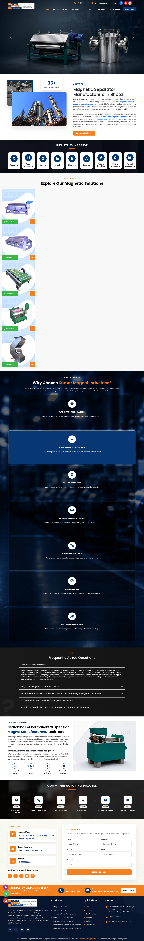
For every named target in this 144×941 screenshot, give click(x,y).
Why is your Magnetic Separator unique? (40, 686)
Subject (70, 860)
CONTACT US (115, 9)
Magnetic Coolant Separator (63, 917)
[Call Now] (5, 887)
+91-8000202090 (83, 3)
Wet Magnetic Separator (62, 910)
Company (104, 839)
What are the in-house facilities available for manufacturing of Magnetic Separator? (61, 693)
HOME (46, 9)
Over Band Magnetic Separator (115, 117)
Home (88, 907)
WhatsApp (9, 222)
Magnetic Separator (60, 907)
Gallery (88, 921)
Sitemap (90, 9)
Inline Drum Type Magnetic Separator (67, 928)
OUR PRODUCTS (76, 9)
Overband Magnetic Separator (64, 914)
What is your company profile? (33, 665)
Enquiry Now (129, 9)
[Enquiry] (5, 900)
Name (69, 839)
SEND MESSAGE (99, 872)
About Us (89, 910)
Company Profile (60, 9)
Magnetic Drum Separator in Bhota (109, 119)
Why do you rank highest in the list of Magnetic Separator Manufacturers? (56, 707)
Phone (69, 849)
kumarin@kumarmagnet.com (105, 3)
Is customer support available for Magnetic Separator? (47, 700)
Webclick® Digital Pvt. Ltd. (90, 939)
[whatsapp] (5, 894)
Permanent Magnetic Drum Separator (67, 925)
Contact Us (90, 925)
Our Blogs (102, 9)
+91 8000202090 (24, 862)
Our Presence (91, 914)
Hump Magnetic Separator (63, 921)
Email (103, 849)
